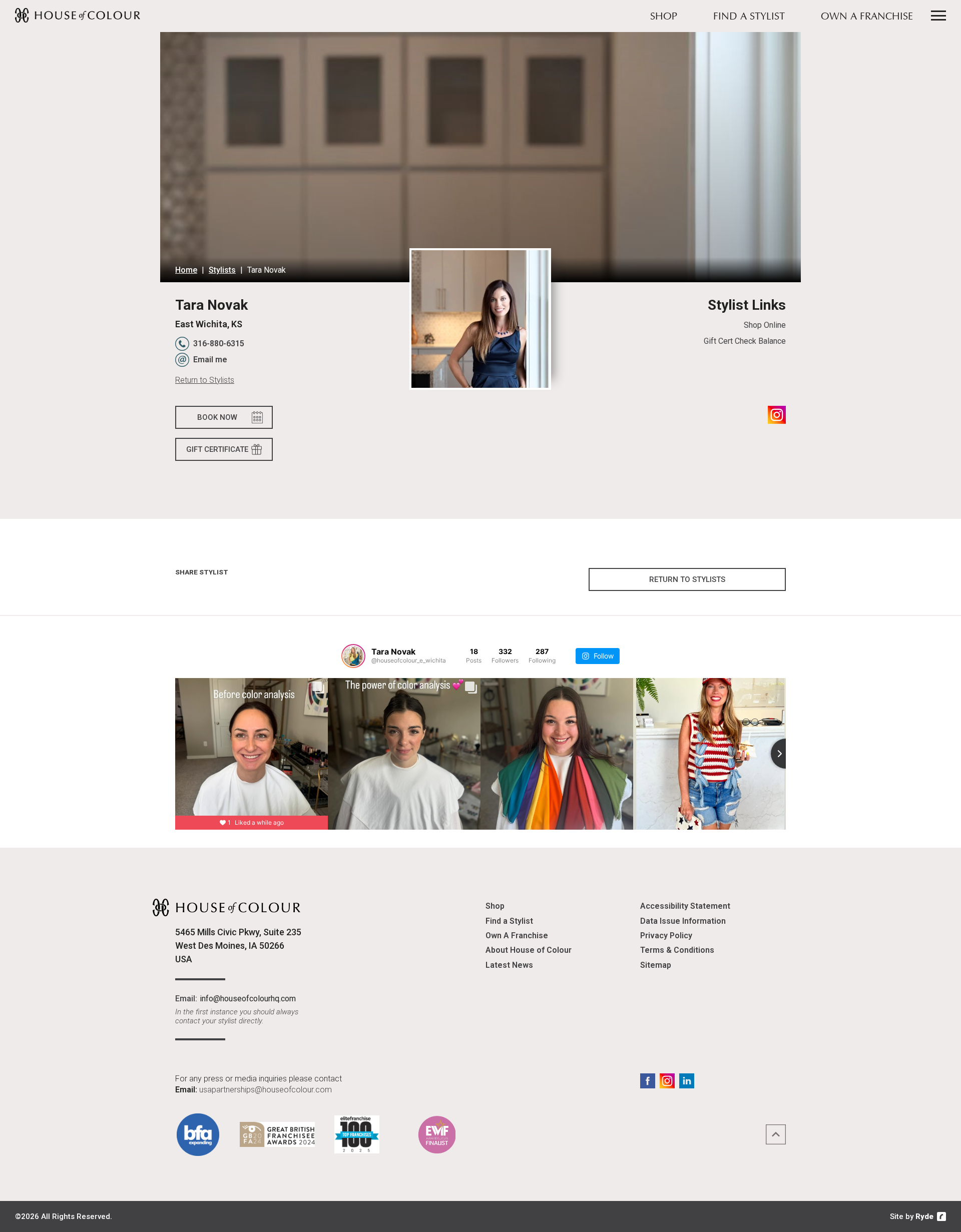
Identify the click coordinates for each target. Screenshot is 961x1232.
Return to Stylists (204, 380)
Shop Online (764, 325)
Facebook (647, 1080)
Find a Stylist (749, 17)
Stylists (222, 270)
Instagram (777, 415)
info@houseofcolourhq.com (248, 998)
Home (186, 270)
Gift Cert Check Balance (744, 341)
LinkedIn (686, 1080)
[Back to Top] (776, 1134)
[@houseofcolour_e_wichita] (353, 656)
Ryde (924, 1216)
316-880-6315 (218, 343)
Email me (210, 359)
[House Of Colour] (77, 15)
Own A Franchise (867, 17)
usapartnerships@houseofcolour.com (265, 1089)
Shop (663, 17)
